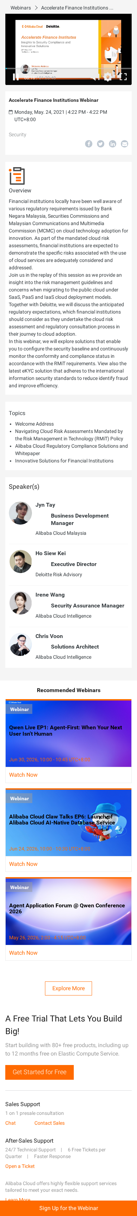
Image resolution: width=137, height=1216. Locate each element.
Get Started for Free (39, 1072)
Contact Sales (49, 1123)
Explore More (68, 988)
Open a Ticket (20, 1166)
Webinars (21, 8)
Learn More (17, 1200)
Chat (10, 1123)
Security (17, 134)
